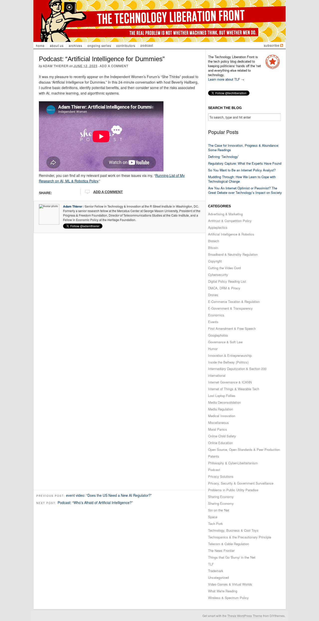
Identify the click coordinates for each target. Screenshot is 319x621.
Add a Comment (114, 66)
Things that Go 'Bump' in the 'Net (231, 557)
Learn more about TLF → (226, 79)
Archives (75, 45)
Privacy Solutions (221, 476)
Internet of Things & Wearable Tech (233, 388)
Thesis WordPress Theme (244, 616)
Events (213, 321)
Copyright (215, 261)
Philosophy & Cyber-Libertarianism (233, 463)
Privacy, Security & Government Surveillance (240, 483)
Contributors (125, 45)
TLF (211, 564)
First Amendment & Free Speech (232, 328)
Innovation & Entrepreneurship (230, 355)
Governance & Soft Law (225, 342)
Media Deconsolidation (224, 402)
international (217, 375)
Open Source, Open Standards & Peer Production (244, 449)
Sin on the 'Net (218, 510)
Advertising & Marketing (225, 214)
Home (40, 45)
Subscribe (271, 45)
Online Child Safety (222, 436)
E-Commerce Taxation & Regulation (234, 301)
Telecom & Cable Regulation (228, 543)
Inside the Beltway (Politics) (228, 362)
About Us (57, 45)
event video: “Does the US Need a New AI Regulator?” (109, 495)
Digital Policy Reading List (227, 281)
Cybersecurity (218, 274)
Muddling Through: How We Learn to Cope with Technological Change (242, 179)
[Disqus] (119, 298)
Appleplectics (218, 227)
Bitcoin (213, 247)
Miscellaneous (218, 422)
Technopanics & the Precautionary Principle (239, 537)
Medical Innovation (221, 415)
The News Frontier (221, 550)
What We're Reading (222, 591)
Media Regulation (220, 409)
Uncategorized (218, 577)
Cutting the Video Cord (224, 267)
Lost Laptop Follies (222, 395)
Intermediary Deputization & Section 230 (237, 368)
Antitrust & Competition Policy (230, 220)
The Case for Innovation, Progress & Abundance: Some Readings (243, 147)
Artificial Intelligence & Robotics (231, 234)
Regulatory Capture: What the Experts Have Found (244, 163)
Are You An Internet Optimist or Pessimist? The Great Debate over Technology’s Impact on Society (245, 190)
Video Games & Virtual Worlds (230, 584)
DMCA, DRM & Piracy (224, 288)
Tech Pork (215, 523)
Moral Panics (217, 429)
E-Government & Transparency (230, 308)
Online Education (220, 442)
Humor (213, 348)
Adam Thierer (56, 66)
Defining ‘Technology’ (223, 156)
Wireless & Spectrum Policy (228, 597)
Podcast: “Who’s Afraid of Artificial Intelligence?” (95, 502)
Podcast (147, 45)
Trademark (215, 570)
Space (212, 516)
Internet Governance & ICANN (230, 382)
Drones (213, 294)
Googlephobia (218, 335)
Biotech (213, 241)
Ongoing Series (99, 45)
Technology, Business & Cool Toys (233, 530)
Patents (213, 456)
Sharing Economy (221, 496)
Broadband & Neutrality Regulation (233, 254)
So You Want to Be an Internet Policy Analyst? (242, 170)
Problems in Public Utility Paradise (233, 490)
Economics (216, 315)
